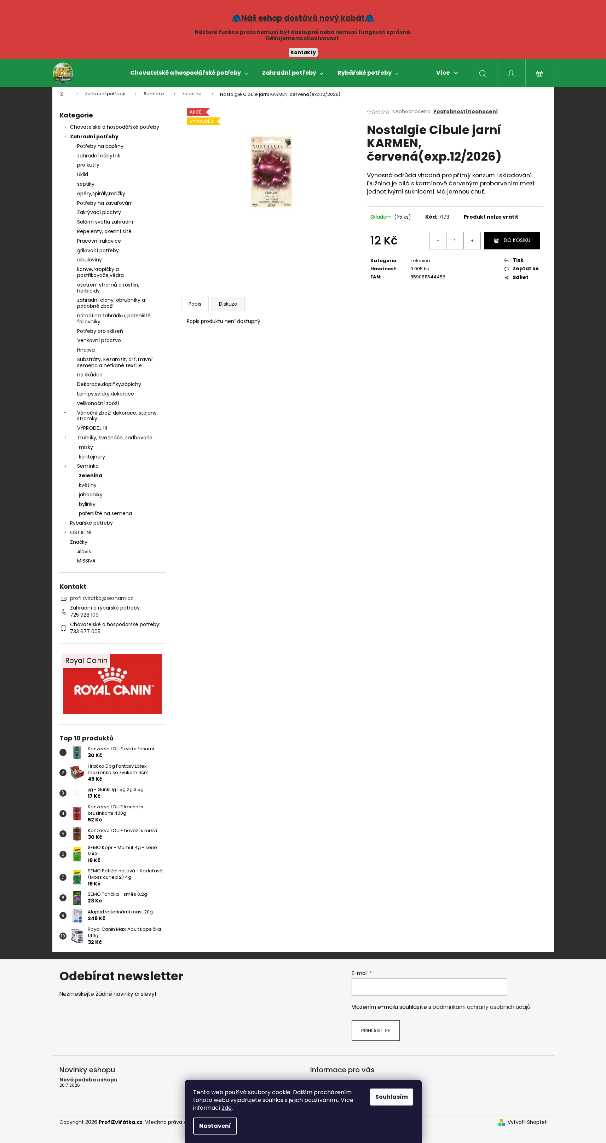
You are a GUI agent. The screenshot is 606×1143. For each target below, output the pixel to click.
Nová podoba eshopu (88, 1080)
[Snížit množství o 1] (437, 240)
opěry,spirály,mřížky (101, 193)
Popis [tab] (195, 303)
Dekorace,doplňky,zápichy (109, 384)
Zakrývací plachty (99, 212)
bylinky (87, 504)
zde (227, 1108)
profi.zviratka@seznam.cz (101, 598)
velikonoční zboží (98, 403)
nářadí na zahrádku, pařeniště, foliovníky (114, 318)
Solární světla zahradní (105, 221)
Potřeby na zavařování (105, 203)
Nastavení (215, 1126)
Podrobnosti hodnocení (465, 111)
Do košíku (517, 240)
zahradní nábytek (98, 155)
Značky (78, 541)
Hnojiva (86, 349)
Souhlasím (391, 1097)
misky (86, 447)
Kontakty (303, 52)
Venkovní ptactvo (99, 340)
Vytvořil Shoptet (527, 1122)
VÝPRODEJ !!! (92, 428)
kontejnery (92, 456)
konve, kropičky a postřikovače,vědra (100, 272)
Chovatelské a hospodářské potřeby (114, 127)
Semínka (88, 465)
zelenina (90, 475)
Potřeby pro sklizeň (100, 331)
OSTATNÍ (80, 532)
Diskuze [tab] (228, 303)
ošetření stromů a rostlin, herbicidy (108, 287)
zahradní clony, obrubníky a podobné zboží (111, 303)
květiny (88, 485)
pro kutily (88, 164)
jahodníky (91, 494)
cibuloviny (89, 259)
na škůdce (90, 374)
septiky (85, 183)
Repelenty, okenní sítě (104, 231)
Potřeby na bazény (100, 146)
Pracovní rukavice (99, 240)
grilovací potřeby (98, 250)
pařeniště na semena (105, 513)
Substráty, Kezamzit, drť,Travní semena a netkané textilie (114, 362)
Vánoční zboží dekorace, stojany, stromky (117, 415)
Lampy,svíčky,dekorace (105, 393)
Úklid (82, 174)
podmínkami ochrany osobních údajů (481, 1007)
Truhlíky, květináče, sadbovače (114, 437)
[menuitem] (189, 73)
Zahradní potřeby (94, 136)
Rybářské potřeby (91, 522)
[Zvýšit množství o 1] (471, 240)
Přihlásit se (375, 1030)
